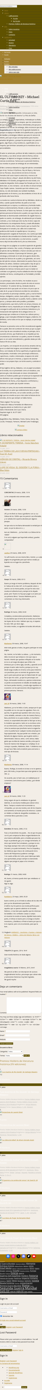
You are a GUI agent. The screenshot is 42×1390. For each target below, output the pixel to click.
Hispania (24, 1172)
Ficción (15, 18)
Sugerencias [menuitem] (13, 1378)
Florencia (3, 1135)
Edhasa (14, 1268)
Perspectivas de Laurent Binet (14, 1125)
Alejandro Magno (20, 1264)
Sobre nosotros (14, 29)
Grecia (14, 1273)
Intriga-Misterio (31, 1104)
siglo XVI (13, 1291)
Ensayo (2, 1271)
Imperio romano (30, 1278)
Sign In (21, 1350)
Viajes (25, 1291)
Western (3, 1107)
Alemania (30, 1263)
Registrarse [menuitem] (8, 1383)
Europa (33, 1271)
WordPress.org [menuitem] (14, 1368)
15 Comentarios (24, 106)
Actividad (12, 40)
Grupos (11, 43)
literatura (21, 1281)
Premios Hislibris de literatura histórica (22, 24)
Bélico (2, 1172)
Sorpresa (3, 1261)
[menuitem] (23, 1387)
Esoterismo (4, 1250)
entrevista (9, 1271)
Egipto (37, 1268)
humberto (8, 897)
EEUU (32, 1268)
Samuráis (33, 1213)
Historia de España (6, 1278)
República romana (34, 1172)
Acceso (6, 61)
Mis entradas (13, 67)
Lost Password (17, 1327)
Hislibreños (8, 37)
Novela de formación (7, 1213)
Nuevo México (16, 1107)
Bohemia (36, 1248)
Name (2, 1031)
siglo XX (20, 1291)
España (16, 1271)
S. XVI (19, 1135)
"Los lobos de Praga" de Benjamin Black (18, 1238)
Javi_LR (6, 703)
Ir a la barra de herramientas (10, 1363)
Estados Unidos (25, 1271)
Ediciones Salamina (23, 1268)
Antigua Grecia (7, 1266)
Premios (17, 1283)
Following (7, 59)
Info (5, 27)
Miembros (12, 45)
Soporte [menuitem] (11, 1375)
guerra (21, 1273)
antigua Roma (18, 1266)
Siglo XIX (4, 1291)
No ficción (16, 21)
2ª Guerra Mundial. (7, 1264)
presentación (26, 1283)
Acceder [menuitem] (7, 1380)
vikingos (30, 1291)
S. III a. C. (8, 1175)
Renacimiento (12, 1135)
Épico (36, 1170)
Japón (22, 1213)
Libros (6, 13)
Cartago (18, 1172)
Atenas (25, 1266)
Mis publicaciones (15, 69)
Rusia (31, 1286)
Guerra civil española (10, 1276)
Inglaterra (3, 1281)
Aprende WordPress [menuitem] (16, 1373)
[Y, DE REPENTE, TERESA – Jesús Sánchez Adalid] (17, 440)
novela (35, 1280)
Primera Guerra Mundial (10, 1286)
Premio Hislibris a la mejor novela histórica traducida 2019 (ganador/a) (19, 1245)
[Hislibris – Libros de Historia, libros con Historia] (11, 79)
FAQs (10, 32)
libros (14, 1281)
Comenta (3, 1013)
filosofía (2, 1273)
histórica (17, 1278)
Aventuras (30, 1170)
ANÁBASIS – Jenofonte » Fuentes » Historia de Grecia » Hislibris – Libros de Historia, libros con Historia (22, 935)
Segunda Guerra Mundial (18, 1288)
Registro (6, 64)
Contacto (12, 35)
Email (2, 1035)
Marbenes (3, 106)
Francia (8, 1273)
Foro (10, 48)
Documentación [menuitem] (14, 1370)
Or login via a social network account (13, 1320)
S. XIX (24, 1107)
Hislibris (24, 1276)
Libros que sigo (14, 72)
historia (33, 1275)
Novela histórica (5, 109)
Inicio (6, 10)
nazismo (27, 1281)
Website (3, 1039)
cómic (31, 1266)
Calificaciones (13, 16)
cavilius (7, 553)
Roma (2, 1175)
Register (9, 1327)
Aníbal (12, 1172)
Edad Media (6, 1268)
